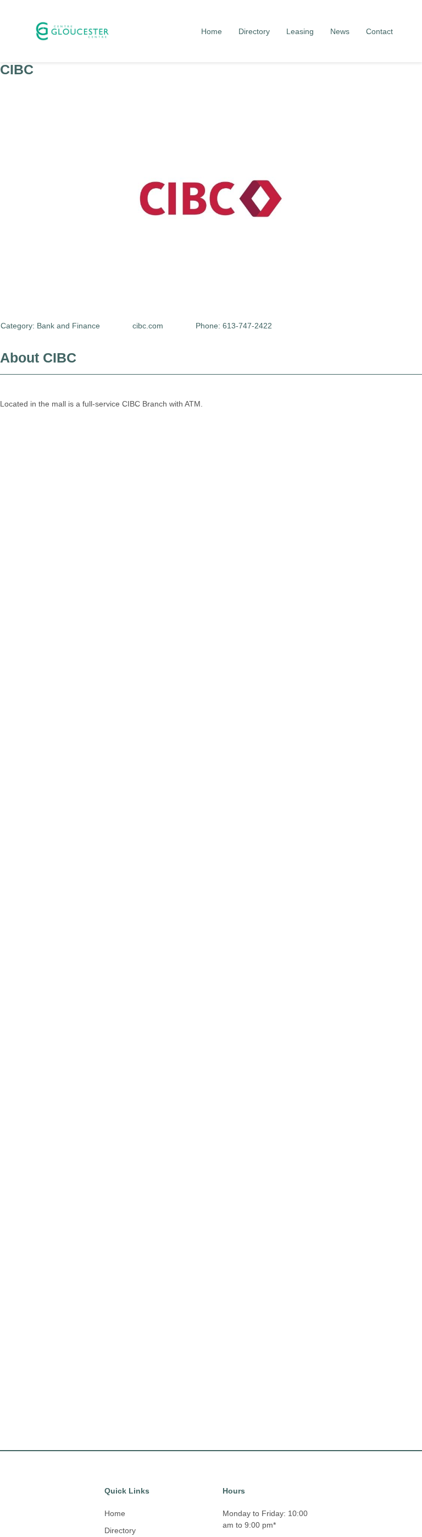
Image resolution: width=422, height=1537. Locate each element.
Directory (254, 31)
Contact (379, 31)
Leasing (300, 31)
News (339, 31)
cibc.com (147, 325)
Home (211, 31)
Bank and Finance (68, 325)
